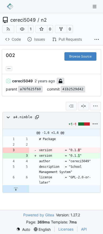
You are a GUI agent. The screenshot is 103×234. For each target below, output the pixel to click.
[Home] (10, 6)
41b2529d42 (72, 89)
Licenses (65, 229)
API (84, 229)
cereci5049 (23, 20)
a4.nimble (22, 117)
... (9, 68)
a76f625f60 (30, 89)
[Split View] (83, 106)
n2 (44, 20)
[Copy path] (37, 117)
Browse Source (80, 56)
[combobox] (71, 106)
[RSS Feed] (8, 29)
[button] (22, 29)
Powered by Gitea (38, 215)
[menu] (95, 106)
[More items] (96, 39)
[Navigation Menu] (95, 6)
